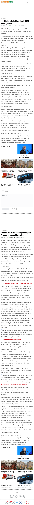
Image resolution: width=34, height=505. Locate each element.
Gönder (5, 209)
